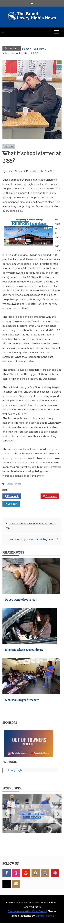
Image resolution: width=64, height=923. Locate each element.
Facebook (12, 496)
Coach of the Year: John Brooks (32, 815)
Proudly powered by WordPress (27, 911)
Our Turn (9, 146)
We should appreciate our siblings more (32, 539)
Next (58, 813)
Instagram (16, 873)
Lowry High (15, 770)
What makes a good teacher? (22, 700)
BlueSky (45, 873)
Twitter (32, 496)
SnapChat (36, 873)
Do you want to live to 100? (21, 599)
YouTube (26, 873)
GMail (16, 884)
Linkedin (12, 503)
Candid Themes (44, 915)
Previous (6, 813)
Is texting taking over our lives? (24, 649)
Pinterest (51, 496)
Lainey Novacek (14, 484)
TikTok (6, 884)
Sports (31, 809)
